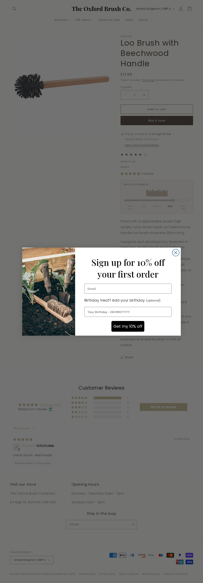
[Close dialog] (175, 252)
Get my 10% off (127, 326)
